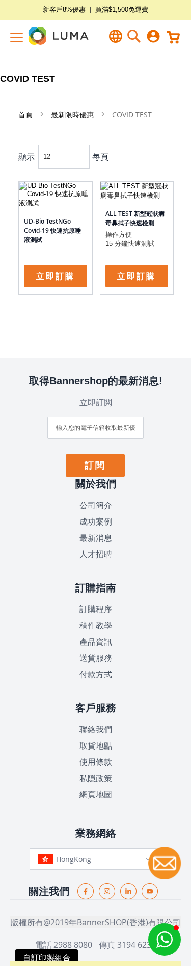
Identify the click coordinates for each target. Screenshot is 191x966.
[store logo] (51, 36)
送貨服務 (95, 658)
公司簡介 (95, 505)
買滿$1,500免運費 (121, 9)
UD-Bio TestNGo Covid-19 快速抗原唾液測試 (52, 230)
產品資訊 (95, 641)
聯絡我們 (95, 729)
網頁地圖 (95, 794)
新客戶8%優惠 (64, 9)
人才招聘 (95, 554)
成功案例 (95, 521)
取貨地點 (95, 745)
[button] (164, 939)
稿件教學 (95, 625)
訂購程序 (95, 609)
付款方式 (95, 674)
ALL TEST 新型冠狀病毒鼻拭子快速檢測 (135, 218)
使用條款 (95, 761)
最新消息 (95, 537)
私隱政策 (95, 778)
